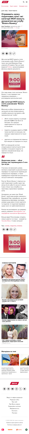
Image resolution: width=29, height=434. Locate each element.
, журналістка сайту (11, 26)
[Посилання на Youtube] (12, 388)
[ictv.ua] (19, 430)
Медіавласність (14, 408)
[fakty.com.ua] (10, 430)
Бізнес (7, 226)
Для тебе (4, 10)
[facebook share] (3, 53)
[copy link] (14, 53)
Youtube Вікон (6, 221)
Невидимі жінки (23, 6)
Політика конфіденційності (14, 424)
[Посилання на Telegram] (4, 388)
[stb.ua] (2, 430)
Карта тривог (14, 6)
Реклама (14, 413)
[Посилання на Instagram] (16, 388)
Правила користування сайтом (14, 422)
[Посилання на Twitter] (20, 388)
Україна (19, 226)
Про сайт (14, 402)
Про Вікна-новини (14, 404)
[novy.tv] (26, 430)
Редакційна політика (14, 406)
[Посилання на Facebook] (8, 388)
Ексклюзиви (4, 6)
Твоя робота (13, 10)
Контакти (14, 410)
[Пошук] (23, 2)
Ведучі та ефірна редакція (14, 397)
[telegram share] (6, 53)
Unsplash (6, 48)
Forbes (9, 67)
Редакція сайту (14, 399)
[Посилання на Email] (24, 388)
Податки (13, 226)
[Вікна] (5, 2)
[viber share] (10, 53)
